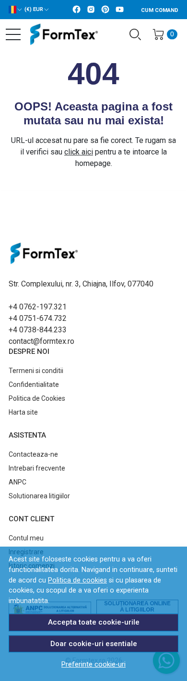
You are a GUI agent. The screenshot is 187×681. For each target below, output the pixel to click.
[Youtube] (122, 10)
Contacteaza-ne (33, 454)
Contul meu (26, 538)
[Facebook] (79, 10)
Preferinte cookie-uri (93, 664)
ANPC (17, 482)
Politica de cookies (77, 580)
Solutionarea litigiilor (39, 496)
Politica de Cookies (37, 398)
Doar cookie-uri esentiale (93, 643)
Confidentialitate (34, 384)
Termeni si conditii (36, 370)
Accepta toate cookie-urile (94, 622)
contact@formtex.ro (41, 341)
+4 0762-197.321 (38, 306)
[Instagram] (93, 10)
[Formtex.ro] (60, 34)
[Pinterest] (108, 10)
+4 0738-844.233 (38, 329)
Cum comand (159, 10)
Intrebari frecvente (37, 468)
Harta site (23, 412)
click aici (78, 151)
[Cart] (158, 34)
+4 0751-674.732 (38, 318)
